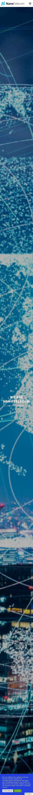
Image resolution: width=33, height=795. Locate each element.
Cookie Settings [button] (7, 791)
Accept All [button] (17, 791)
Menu (29, 3)
